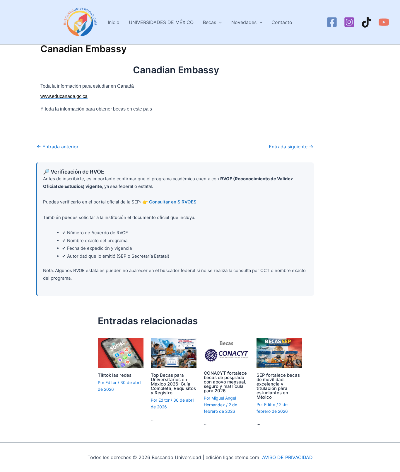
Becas (209, 22)
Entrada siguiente (291, 146)
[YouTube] (384, 22)
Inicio (113, 22)
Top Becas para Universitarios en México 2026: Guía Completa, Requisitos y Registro (173, 383)
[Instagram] (349, 22)
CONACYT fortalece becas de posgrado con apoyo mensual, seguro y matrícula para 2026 (225, 381)
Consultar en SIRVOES (172, 202)
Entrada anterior (57, 146)
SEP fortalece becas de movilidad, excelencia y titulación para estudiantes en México (278, 386)
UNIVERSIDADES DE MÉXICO (161, 22)
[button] (219, 22)
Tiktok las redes (114, 375)
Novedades (244, 22)
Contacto (281, 22)
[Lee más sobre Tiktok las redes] (120, 352)
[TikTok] (366, 22)
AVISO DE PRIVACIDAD (287, 457)
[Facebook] (332, 22)
